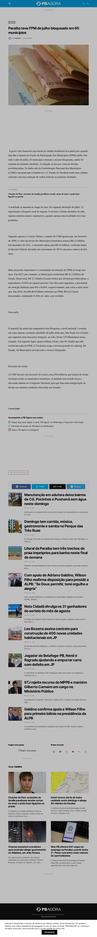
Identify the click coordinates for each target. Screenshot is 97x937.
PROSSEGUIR (49, 932)
